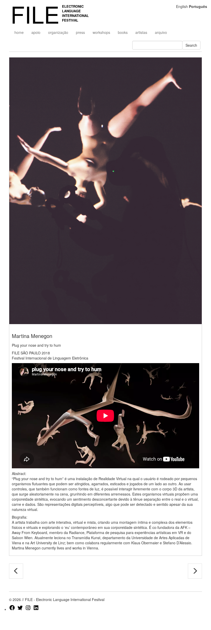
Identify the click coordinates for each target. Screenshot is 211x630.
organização (58, 32)
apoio (35, 32)
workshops (101, 32)
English (182, 6)
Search (191, 45)
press (80, 32)
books (123, 32)
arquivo (161, 32)
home (19, 32)
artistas (141, 32)
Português (198, 6)
